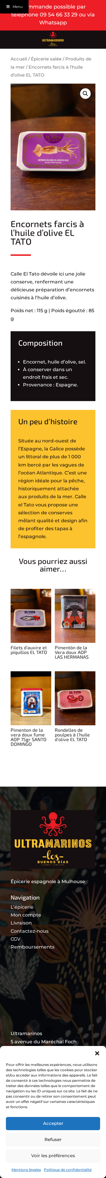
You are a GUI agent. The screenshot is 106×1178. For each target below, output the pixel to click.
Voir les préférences (53, 1155)
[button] (97, 1053)
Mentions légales (26, 1169)
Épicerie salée (46, 59)
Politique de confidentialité (68, 1169)
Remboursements (32, 947)
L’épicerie (22, 907)
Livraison (21, 923)
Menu (18, 6)
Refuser (53, 1139)
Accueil (19, 59)
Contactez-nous (30, 931)
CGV (15, 939)
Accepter (53, 1123)
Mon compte (26, 915)
